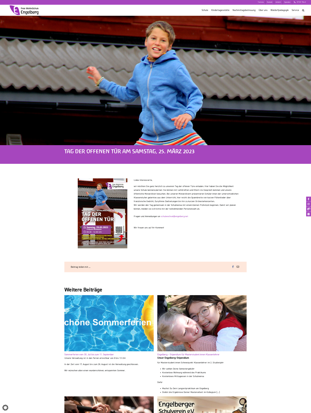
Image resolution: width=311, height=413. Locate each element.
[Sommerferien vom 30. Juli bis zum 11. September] (109, 323)
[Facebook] (233, 267)
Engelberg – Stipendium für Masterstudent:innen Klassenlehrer (188, 354)
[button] (303, 10)
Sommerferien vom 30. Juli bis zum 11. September (89, 354)
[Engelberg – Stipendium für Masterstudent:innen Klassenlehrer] (202, 323)
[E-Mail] (237, 267)
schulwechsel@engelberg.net (174, 216)
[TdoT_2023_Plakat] (102, 179)
